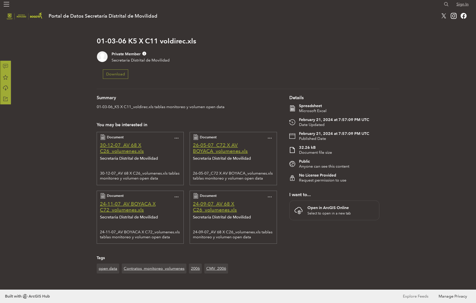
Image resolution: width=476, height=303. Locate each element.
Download (5, 88)
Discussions (5, 66)
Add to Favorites (5, 77)
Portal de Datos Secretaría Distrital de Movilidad (103, 16)
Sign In (462, 4)
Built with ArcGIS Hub (27, 296)
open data (108, 268)
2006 (195, 268)
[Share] (5, 98)
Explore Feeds (415, 296)
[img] (144, 53)
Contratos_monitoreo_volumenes (154, 268)
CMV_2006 (216, 268)
